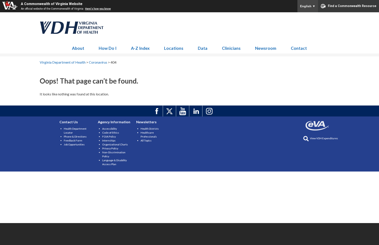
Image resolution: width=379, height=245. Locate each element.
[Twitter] (170, 111)
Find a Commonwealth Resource (352, 5)
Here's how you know (98, 8)
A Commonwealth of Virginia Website (51, 4)
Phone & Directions (75, 136)
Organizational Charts (115, 144)
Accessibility (109, 128)
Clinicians (231, 48)
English (307, 6)
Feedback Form (73, 140)
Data (202, 48)
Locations (173, 48)
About (78, 48)
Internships (109, 140)
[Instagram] (210, 111)
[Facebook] (157, 111)
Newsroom (265, 48)
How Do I (107, 48)
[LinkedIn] (196, 111)
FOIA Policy (109, 136)
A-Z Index (140, 48)
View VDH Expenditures (324, 138)
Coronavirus (72, 27)
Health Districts (150, 128)
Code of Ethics (110, 132)
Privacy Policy (110, 148)
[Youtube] (183, 111)
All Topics (146, 140)
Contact (299, 48)
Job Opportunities (74, 144)
